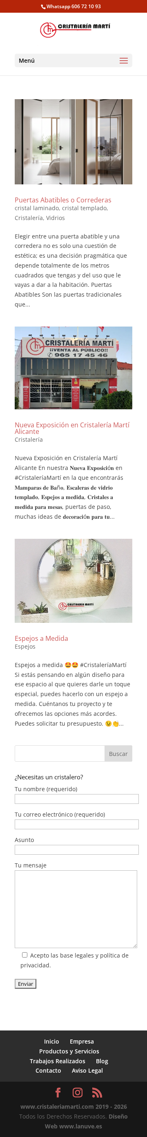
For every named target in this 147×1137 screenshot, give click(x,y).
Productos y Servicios (69, 1051)
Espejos (25, 646)
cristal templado (84, 208)
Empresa (82, 1041)
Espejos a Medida (41, 638)
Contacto (48, 1070)
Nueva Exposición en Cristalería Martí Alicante (72, 428)
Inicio (51, 1041)
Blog (102, 1061)
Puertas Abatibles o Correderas (63, 199)
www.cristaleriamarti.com (57, 1106)
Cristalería (29, 218)
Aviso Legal (87, 1070)
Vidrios (55, 218)
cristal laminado (37, 208)
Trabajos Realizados (57, 1061)
